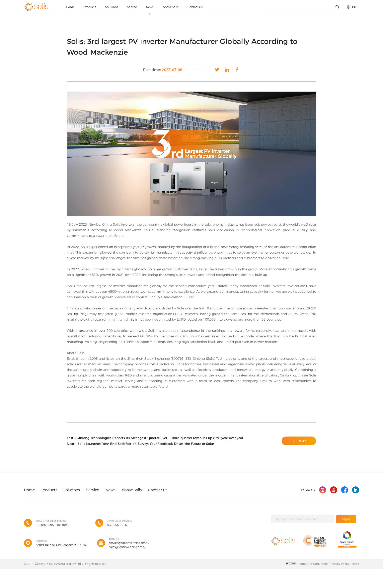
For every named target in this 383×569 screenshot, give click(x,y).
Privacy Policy (340, 564)
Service (132, 7)
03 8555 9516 (117, 525)
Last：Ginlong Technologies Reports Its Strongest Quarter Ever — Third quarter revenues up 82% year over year (155, 438)
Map (354, 564)
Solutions (111, 7)
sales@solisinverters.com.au (127, 547)
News (149, 7)
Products (90, 7)
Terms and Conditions (313, 564)
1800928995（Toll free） (53, 525)
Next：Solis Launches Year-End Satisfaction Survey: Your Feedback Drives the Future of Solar (140, 444)
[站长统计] (291, 563)
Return (301, 441)
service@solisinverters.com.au (129, 543)
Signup (346, 519)
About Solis (170, 7)
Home (70, 7)
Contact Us (195, 7)
